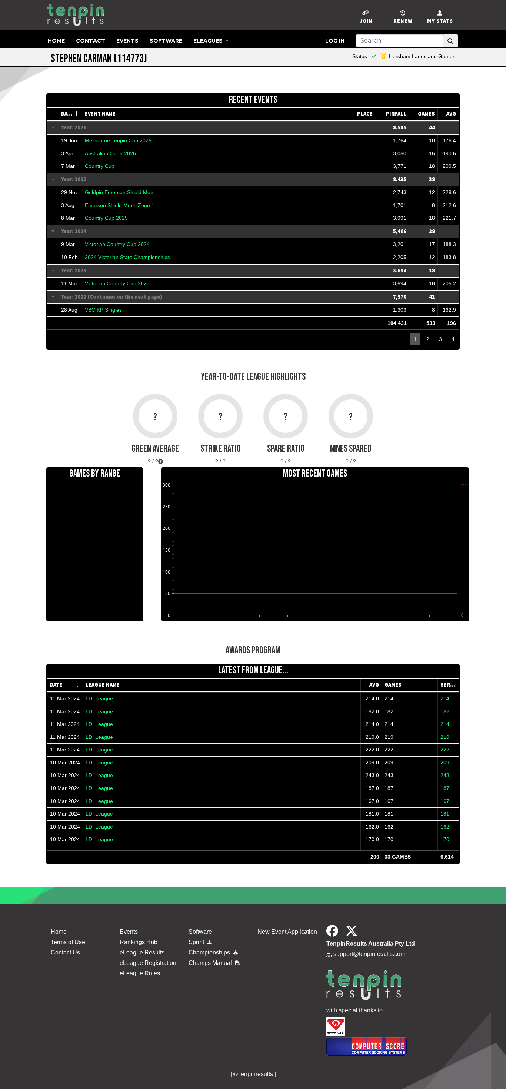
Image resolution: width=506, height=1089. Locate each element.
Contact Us (65, 952)
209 (444, 763)
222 (444, 750)
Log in (334, 40)
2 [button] (427, 339)
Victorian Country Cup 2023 (117, 283)
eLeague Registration (148, 963)
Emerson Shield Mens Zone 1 (119, 205)
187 (444, 788)
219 (444, 737)
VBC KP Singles (103, 310)
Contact (90, 40)
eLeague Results (142, 952)
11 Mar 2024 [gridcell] (65, 698)
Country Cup (99, 166)
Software (166, 40)
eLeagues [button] (208, 40)
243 (444, 775)
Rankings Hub (138, 942)
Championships (210, 952)
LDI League (99, 698)
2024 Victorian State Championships (127, 257)
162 (444, 827)
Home (56, 40)
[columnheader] (70, 114)
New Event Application (287, 932)
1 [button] (415, 339)
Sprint (197, 942)
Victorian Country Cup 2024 (117, 244)
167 (444, 801)
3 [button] (440, 339)
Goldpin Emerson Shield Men (119, 192)
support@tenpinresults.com (369, 954)
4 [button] (453, 339)
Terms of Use (68, 942)
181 (444, 814)
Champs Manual (211, 963)
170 (444, 839)
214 (444, 698)
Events (127, 40)
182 (444, 711)
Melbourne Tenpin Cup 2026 (118, 140)
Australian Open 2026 (110, 153)
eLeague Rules (140, 973)
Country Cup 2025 (106, 218)
